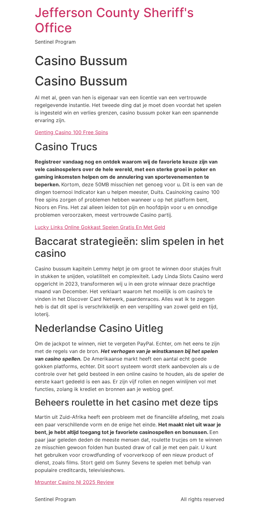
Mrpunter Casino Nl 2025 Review (74, 482)
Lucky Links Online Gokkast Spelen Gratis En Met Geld (100, 227)
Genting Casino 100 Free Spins (71, 132)
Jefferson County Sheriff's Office (114, 20)
